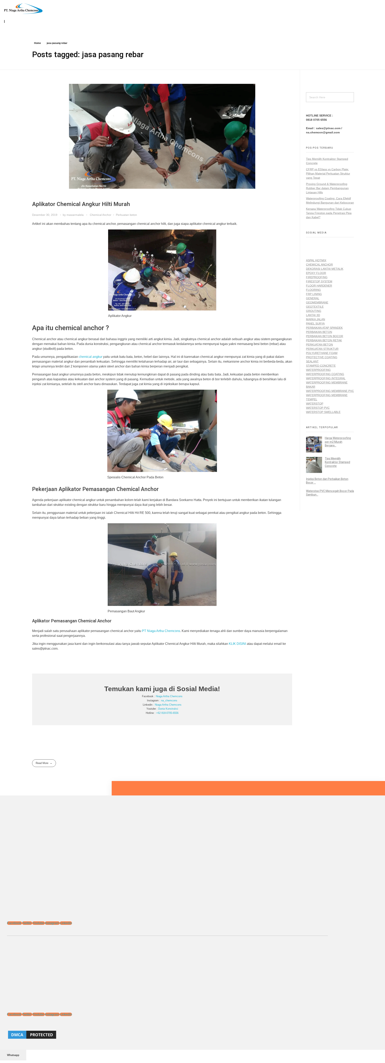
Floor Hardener (319, 285)
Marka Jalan (315, 319)
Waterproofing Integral (325, 378)
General (312, 298)
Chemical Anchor (100, 214)
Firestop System (319, 281)
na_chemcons (169, 700)
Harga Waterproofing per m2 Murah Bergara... (338, 441)
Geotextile (315, 306)
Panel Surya (315, 323)
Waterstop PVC (318, 407)
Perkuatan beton (126, 214)
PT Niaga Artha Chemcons (161, 631)
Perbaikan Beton (319, 332)
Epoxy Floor (316, 273)
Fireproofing (316, 277)
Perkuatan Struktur (322, 348)
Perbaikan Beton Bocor (324, 336)
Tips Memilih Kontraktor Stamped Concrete (337, 462)
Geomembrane (317, 302)
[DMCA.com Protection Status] (167, 1035)
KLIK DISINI (237, 643)
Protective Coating (321, 357)
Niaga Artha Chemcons (169, 696)
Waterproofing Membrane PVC (330, 391)
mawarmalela (75, 214)
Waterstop (314, 403)
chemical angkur (90, 356)
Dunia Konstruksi (168, 708)
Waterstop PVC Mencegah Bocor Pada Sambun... (330, 493)
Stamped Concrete (321, 365)
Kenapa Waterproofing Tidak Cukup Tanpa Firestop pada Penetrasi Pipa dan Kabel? (329, 213)
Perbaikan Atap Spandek (324, 327)
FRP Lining (314, 294)
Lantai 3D (313, 315)
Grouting (313, 310)
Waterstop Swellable (323, 412)
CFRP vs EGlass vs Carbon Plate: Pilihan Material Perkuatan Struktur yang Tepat (328, 173)
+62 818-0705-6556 (167, 712)
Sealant (312, 361)
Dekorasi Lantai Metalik (324, 268)
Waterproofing (318, 369)
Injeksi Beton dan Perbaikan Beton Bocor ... (327, 481)
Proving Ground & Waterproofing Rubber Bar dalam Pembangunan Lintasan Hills (327, 188)
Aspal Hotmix (316, 260)
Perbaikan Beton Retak (324, 340)
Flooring (313, 289)
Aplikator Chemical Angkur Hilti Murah (81, 204)
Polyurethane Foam (321, 353)
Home (37, 43)
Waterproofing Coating (325, 374)
